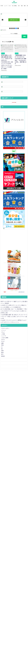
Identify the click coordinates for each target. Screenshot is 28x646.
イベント (3, 330)
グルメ (10, 5)
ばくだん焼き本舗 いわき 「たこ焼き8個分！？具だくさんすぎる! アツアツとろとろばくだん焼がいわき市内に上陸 (14, 310)
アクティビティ (5, 328)
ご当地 (3, 334)
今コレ (3, 341)
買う (19, 5)
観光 (22, 5)
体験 (24, 5)
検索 (24, 36)
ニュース (5, 5)
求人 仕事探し (14, 5)
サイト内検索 (14, 33)
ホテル (3, 339)
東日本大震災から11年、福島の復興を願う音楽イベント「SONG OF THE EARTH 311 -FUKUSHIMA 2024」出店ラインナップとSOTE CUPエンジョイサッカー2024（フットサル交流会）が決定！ (7, 62)
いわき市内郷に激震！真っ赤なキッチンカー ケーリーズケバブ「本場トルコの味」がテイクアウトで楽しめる (14, 316)
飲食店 (3, 356)
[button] (2, 19)
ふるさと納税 (4, 337)
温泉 (2, 350)
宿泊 (2, 345)
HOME (2, 5)
